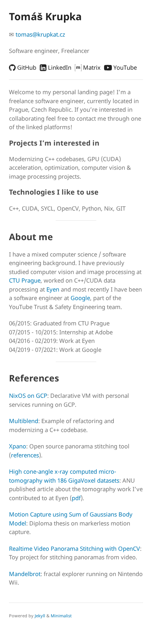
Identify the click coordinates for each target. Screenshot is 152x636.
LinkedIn (58, 67)
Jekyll (40, 615)
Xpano (17, 446)
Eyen (52, 289)
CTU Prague (25, 280)
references (25, 455)
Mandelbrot (25, 574)
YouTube (124, 67)
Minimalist (61, 615)
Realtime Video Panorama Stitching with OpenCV (74, 548)
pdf (76, 498)
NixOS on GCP (28, 395)
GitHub (26, 67)
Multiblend (23, 421)
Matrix (91, 67)
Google (80, 298)
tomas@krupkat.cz (40, 34)
